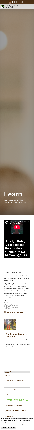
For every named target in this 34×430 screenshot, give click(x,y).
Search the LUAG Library (12, 390)
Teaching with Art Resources (13, 405)
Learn (6, 199)
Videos (13, 199)
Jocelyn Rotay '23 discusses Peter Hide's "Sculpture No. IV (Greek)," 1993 (17, 200)
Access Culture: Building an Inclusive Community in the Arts (16, 411)
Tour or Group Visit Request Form (14, 380)
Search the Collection (11, 385)
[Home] (17, 2)
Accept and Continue (8, 427)
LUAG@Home (9, 416)
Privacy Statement (23, 424)
